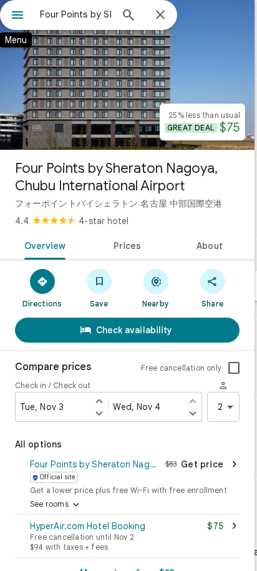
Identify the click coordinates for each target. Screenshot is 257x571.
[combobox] (75, 14)
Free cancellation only (181, 368)
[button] (127, 475)
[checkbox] (233, 368)
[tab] (43, 245)
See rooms (56, 505)
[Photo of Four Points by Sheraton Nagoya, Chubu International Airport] (127, 75)
